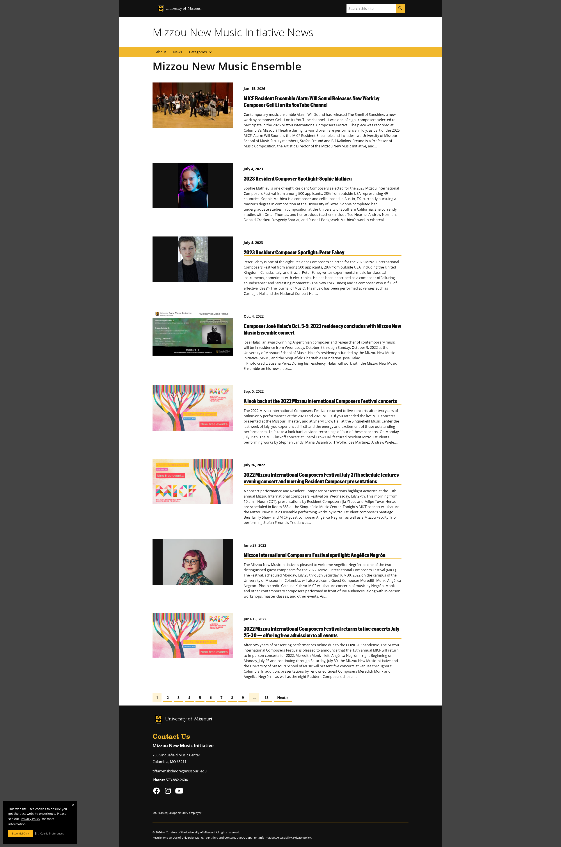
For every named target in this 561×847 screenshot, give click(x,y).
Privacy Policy (30, 819)
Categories (201, 52)
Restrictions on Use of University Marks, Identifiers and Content (194, 838)
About (161, 52)
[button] (49, 833)
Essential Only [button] (20, 833)
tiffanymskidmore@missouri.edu (180, 771)
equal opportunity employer (182, 813)
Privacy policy (302, 838)
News (177, 52)
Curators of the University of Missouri (190, 832)
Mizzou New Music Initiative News (233, 32)
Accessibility (284, 838)
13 (266, 697)
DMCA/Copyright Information (255, 838)
